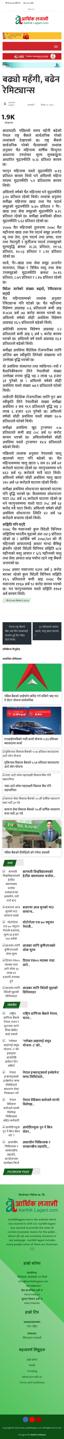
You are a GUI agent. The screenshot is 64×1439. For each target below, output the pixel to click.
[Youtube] (32, 1420)
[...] (32, 1248)
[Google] (38, 1420)
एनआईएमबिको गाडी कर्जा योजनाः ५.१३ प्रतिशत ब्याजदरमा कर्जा (31, 741)
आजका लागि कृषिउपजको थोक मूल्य (39, 948)
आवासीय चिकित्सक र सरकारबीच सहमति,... (36, 1144)
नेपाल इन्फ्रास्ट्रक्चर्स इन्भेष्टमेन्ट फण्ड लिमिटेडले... (41, 1075)
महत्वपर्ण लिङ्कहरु (32, 1350)
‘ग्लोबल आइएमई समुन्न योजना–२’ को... (37, 1043)
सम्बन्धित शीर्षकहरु (12, 659)
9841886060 (33, 1286)
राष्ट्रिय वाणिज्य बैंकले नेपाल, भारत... (40, 1016)
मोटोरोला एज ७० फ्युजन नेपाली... (38, 924)
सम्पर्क (32, 1365)
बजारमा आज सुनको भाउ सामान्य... (38, 909)
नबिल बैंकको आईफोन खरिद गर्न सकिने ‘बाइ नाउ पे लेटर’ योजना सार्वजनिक (31, 698)
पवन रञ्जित (32, 1326)
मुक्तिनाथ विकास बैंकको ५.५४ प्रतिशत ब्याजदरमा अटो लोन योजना (31, 764)
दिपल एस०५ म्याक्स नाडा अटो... (39, 963)
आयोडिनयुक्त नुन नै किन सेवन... (37, 1129)
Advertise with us (32, 1377)
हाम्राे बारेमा (32, 1263)
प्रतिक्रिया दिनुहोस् (11, 649)
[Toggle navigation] (56, 46)
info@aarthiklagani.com (33, 1281)
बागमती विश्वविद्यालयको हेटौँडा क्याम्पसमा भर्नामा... (39, 874)
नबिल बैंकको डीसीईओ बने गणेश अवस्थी (26, 852)
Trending (32, 1371)
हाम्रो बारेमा (32, 1360)
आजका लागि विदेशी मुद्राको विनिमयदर (40, 990)
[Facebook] (25, 1420)
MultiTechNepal (38, 1435)
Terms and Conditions (32, 1382)
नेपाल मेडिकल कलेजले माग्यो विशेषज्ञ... (41, 1102)
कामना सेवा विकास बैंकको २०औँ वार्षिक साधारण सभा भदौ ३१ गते (32, 811)
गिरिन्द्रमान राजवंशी (32, 1338)
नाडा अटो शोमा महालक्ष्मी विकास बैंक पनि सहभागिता (27, 788)
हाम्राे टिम (32, 1312)
